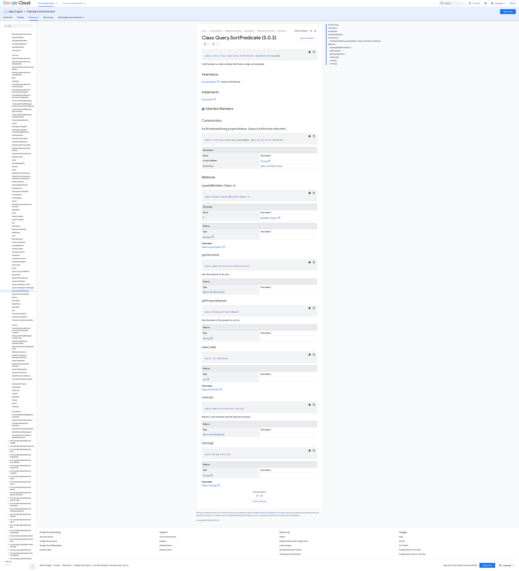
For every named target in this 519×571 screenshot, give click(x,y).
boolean (207, 237)
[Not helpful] (315, 31)
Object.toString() (209, 485)
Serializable (207, 99)
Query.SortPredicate (213, 434)
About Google (45, 565)
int (204, 379)
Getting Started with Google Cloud (293, 541)
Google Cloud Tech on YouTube (412, 554)
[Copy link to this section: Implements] (221, 92)
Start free (508, 11)
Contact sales (45, 550)
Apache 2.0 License (204, 515)
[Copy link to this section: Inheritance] (221, 74)
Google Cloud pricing (48, 541)
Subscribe (487, 565)
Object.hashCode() (210, 389)
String (264, 161)
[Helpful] (311, 31)
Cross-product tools (72, 3)
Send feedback (307, 38)
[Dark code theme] (309, 52)
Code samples (285, 545)
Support (162, 541)
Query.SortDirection (271, 166)
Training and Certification (290, 554)
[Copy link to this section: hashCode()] (219, 347)
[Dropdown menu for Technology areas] (57, 3)
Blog (401, 537)
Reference (34, 17)
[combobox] (452, 3)
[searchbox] (18, 26)
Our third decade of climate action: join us (111, 565)
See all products (46, 537)
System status (165, 550)
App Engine (16, 11)
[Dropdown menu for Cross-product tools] (85, 3)
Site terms (67, 565)
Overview (7, 17)
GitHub (282, 537)
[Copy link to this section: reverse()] (216, 397)
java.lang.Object (209, 82)
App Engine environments (70, 17)
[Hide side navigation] (32, 566)
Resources (48, 17)
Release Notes (165, 545)
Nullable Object (269, 218)
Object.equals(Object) (212, 247)
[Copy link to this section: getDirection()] (222, 255)
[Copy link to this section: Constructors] (225, 120)
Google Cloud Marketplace (51, 545)
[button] (17, 442)
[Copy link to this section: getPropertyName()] (229, 301)
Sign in (513, 3)
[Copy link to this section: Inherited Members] (236, 109)
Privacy (57, 565)
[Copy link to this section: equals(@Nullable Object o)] (238, 185)
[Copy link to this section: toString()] (216, 443)
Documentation (216, 31)
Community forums (167, 537)
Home (204, 31)
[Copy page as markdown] (213, 44)
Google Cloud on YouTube (410, 550)
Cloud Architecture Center (290, 550)
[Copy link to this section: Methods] (218, 177)
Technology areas (46, 3)
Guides (20, 17)
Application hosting (233, 31)
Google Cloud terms (82, 565)
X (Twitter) (403, 545)
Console (476, 3)
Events (402, 541)
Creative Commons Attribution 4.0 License (269, 513)
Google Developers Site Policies (239, 515)
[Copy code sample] (314, 52)
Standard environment (41, 11)
